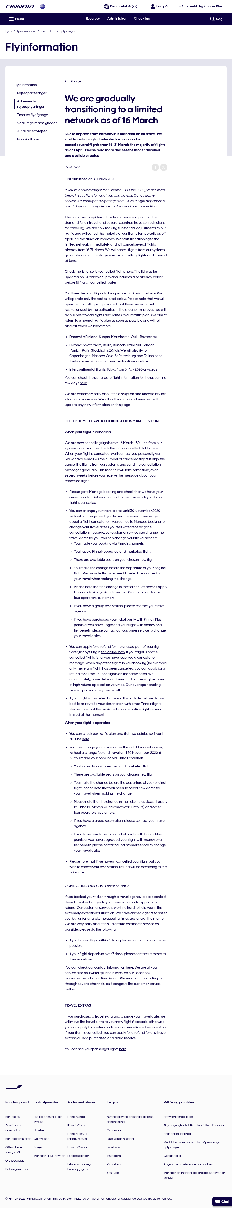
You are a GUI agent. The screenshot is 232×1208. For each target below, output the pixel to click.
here (129, 272)
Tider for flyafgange (32, 115)
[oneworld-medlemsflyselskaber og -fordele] (42, 6)
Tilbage (74, 81)
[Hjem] (19, 6)
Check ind (142, 19)
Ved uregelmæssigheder (37, 123)
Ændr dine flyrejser (32, 131)
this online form (113, 652)
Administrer (117, 19)
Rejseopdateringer (31, 93)
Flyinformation (25, 31)
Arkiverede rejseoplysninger (56, 31)
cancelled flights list (84, 658)
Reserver (93, 19)
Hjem (9, 31)
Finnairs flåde (28, 139)
